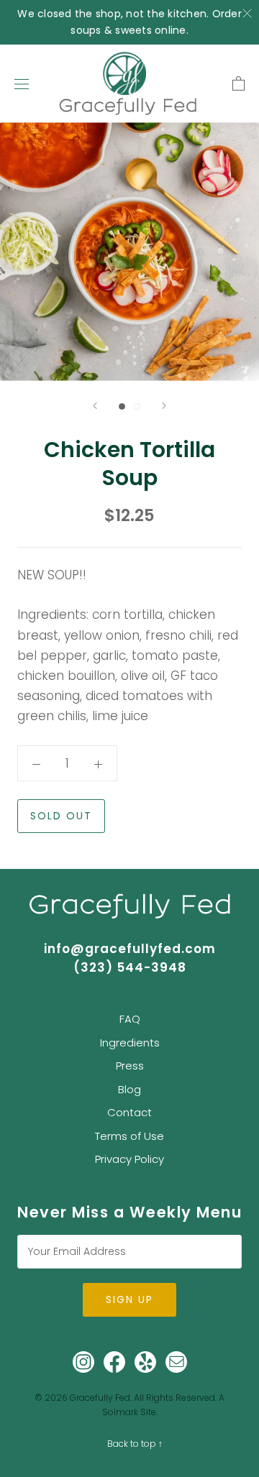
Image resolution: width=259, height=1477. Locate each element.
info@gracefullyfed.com (130, 948)
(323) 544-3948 (129, 967)
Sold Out (61, 816)
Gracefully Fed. (101, 1397)
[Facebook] (114, 1361)
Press (130, 1065)
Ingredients (130, 1042)
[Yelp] (145, 1361)
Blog (129, 1089)
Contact (129, 1112)
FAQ (129, 1018)
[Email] (176, 1361)
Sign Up (129, 1299)
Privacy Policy (129, 1159)
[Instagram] (83, 1361)
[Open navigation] (21, 84)
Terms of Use (129, 1136)
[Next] (164, 405)
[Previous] (95, 405)
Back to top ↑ (135, 1443)
